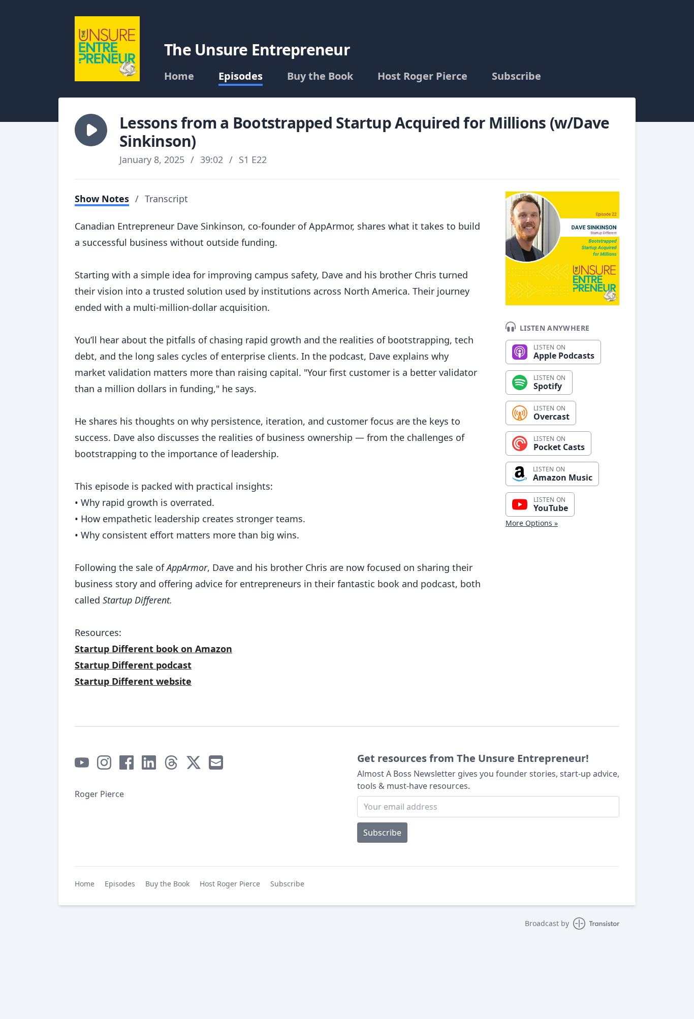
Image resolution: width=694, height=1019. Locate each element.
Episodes (240, 76)
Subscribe (516, 76)
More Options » (532, 523)
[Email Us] (216, 762)
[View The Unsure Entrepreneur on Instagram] (104, 762)
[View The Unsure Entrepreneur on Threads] (171, 762)
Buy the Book (320, 76)
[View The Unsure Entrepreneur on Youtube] (82, 762)
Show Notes (102, 199)
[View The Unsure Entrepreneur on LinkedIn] (149, 762)
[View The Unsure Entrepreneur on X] (193, 762)
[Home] (107, 48)
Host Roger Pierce (422, 76)
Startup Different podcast (133, 665)
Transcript (166, 199)
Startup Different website (133, 681)
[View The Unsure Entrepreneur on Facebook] (126, 762)
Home (179, 76)
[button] (91, 130)
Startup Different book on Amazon (153, 649)
